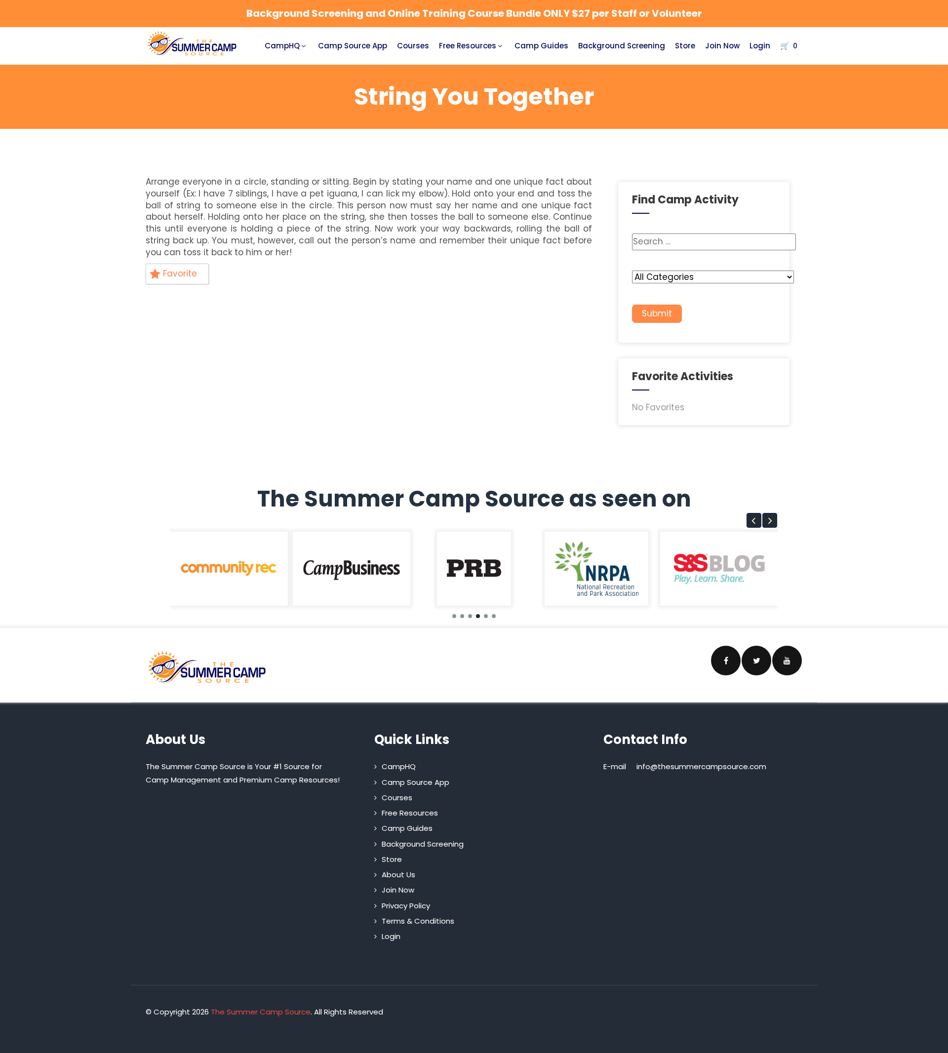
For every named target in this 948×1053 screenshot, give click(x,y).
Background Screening (621, 45)
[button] (754, 520)
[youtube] (787, 660)
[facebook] (726, 660)
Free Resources (467, 45)
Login (760, 45)
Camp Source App (352, 45)
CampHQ (282, 45)
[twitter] (756, 660)
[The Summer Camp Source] (192, 43)
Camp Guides (541, 45)
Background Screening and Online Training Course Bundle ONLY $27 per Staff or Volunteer (474, 13)
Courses (413, 45)
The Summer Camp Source (261, 1012)
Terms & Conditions (418, 921)
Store (685, 45)
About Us (398, 874)
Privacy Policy (406, 905)
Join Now (722, 45)
